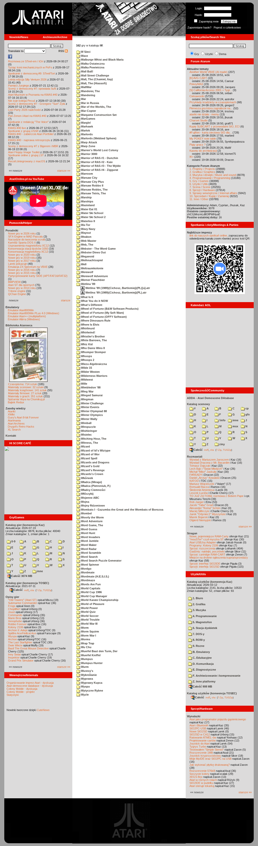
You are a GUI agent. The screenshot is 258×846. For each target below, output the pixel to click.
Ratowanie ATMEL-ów (202, 737)
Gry (196, 54)
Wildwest (86, 379)
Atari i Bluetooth (198, 725)
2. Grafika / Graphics (202, 171)
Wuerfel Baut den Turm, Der (98, 651)
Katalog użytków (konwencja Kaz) (209, 581)
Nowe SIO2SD (198, 731)
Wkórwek (86, 478)
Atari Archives (16, 423)
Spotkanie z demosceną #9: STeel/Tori (31, 73)
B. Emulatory (201, 651)
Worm (84, 627)
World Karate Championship (99, 599)
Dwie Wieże (15, 645)
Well (83, 264)
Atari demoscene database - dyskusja (30, 685)
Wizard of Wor (90, 454)
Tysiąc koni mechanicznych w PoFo (30, 67)
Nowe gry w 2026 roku (22, 233)
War (83, 98)
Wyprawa (86, 678)
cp (247, 408)
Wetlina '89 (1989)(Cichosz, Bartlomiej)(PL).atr (115, 292)
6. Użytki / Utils (198, 184)
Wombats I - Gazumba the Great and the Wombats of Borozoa (121, 509)
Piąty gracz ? (197, 144)
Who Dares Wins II (92, 348)
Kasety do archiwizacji (203, 150)
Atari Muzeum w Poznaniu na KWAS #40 (32, 94)
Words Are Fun (90, 584)
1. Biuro (197, 598)
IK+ (191, 156)
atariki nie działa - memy (204, 114)
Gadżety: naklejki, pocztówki (206, 551)
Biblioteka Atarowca (19, 325)
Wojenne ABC (89, 497)
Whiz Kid (86, 344)
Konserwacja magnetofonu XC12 (28, 251)
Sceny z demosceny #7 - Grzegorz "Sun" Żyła (36, 103)
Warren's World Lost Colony (99, 150)
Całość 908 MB (202, 686)
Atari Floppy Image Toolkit (24, 152)
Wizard (85, 446)
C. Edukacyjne (202, 657)
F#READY (195, 474)
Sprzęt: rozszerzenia (202, 548)
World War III (89, 623)
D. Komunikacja (203, 663)
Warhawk (86, 126)
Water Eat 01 (88, 209)
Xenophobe (15, 621)
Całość (18, 589)
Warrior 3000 (88, 153)
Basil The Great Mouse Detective (28, 648)
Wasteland (87, 205)
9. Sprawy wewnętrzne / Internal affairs (213, 193)
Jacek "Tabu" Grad (201, 505)
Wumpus (86, 658)
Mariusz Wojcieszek (201, 483)
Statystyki (13, 694)
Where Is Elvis (89, 324)
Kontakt (11, 435)
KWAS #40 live (17, 127)
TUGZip (47, 590)
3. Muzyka (199, 610)
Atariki (11, 411)
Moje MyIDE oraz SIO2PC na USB (210, 758)
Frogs (11, 605)
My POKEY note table (202, 138)
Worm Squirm (89, 631)
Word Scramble (90, 552)
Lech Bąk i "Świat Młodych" (206, 468)
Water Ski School (91, 213)
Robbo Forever (17, 624)
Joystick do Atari (199, 743)
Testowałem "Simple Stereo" (206, 749)
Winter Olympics (91, 414)
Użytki (209, 54)
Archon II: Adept (18, 630)
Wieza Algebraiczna (93, 363)
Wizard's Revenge (92, 470)
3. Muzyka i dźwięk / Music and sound (212, 174)
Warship (86, 197)
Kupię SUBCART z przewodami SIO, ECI (214, 126)
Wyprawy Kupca (91, 682)
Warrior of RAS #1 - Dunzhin (99, 158)
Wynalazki (193, 716)
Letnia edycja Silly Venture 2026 (27, 79)
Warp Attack (88, 142)
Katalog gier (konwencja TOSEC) (27, 583)
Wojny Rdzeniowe (92, 505)
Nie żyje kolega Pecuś (21, 100)
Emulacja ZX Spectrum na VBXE (28, 266)
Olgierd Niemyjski (200, 520)
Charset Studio (198, 120)
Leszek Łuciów (198, 492)
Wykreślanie (88, 674)
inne (39, 571)
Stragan (192, 533)
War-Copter (88, 110)
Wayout (85, 232)
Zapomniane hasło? (199, 27)
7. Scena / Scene (199, 187)
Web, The (86, 244)
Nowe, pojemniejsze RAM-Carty (209, 536)
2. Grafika (198, 604)
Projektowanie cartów (202, 740)
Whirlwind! (87, 332)
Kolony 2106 (15, 627)
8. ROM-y (198, 639)
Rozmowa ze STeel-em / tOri (25, 61)
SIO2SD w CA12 (199, 734)
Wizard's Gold (90, 466)
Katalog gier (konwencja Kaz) (25, 524)
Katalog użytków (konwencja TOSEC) (212, 693)
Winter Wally (88, 418)
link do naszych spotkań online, (208, 235)
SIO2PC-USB (197, 728)
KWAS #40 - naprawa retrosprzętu (29, 140)
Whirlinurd (87, 328)
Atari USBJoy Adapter (202, 542)
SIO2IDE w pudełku (201, 782)
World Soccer (89, 615)
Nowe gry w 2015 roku (22, 272)
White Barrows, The (93, 340)
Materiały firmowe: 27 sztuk (25, 393)
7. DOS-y (198, 634)
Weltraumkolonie (91, 268)
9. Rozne (198, 645)
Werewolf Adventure (94, 276)
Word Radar (88, 548)
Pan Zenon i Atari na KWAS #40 (27, 115)
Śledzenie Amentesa (201, 489)
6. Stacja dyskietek (204, 627)
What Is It (86, 297)
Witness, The (89, 442)
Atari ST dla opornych (21, 284)
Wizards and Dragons (94, 462)
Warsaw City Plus (92, 181)
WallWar (85, 87)
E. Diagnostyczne (204, 669)
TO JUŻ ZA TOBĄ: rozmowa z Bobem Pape (216, 495)
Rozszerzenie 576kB (202, 770)
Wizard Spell (88, 458)
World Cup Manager (93, 596)
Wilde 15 (86, 367)
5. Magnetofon (202, 622)
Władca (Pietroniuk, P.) (95, 485)
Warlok (85, 130)
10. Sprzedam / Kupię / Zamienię (209, 196)
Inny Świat (14, 654)
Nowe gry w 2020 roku (22, 254)
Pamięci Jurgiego (18, 85)
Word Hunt (87, 533)
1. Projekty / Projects (202, 168)
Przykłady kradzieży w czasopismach (212, 102)
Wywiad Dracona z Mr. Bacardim (209, 462)
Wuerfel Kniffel (90, 655)
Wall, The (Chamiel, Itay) (96, 79)
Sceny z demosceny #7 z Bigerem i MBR (33, 146)
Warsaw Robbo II (91, 185)
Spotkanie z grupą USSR (23, 131)
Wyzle (84, 694)
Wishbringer (88, 430)
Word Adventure (91, 521)
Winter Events (89, 407)
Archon (12, 639)
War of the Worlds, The (95, 106)
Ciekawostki (196, 96)
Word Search (89, 556)
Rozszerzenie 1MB (201, 752)
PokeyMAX (196, 84)
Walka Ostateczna (92, 63)
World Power (89, 608)
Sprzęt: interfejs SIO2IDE (204, 563)
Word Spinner (89, 564)
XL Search (14, 429)
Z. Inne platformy (203, 681)
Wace (84, 55)
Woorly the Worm (92, 517)
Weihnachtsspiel (91, 260)
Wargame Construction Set (98, 114)
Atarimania (14, 420)
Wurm (84, 666)
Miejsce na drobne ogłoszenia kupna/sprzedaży (218, 557)
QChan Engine (17, 294)
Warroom (86, 173)
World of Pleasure (92, 603)
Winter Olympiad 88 (93, 411)
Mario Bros (14, 618)
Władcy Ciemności (92, 489)
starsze (65, 300)
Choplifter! (14, 609)
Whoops (86, 356)
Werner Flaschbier (92, 279)
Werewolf (86, 272)
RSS (61, 50)
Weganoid (87, 256)
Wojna (84, 501)
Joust (11, 612)
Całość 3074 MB (21, 575)
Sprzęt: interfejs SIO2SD (204, 566)
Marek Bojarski (198, 517)
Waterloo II (87, 221)
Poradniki (12, 230)
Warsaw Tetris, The (93, 193)
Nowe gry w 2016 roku (22, 269)
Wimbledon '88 (90, 387)
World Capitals (90, 588)
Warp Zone (87, 146)
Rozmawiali (194, 456)
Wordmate (87, 572)
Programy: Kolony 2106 (203, 545)
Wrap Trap (87, 643)
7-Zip (39, 590)
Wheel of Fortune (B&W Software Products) (109, 308)
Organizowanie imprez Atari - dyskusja (30, 682)
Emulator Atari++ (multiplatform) (27, 316)
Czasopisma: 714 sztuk (22, 384)
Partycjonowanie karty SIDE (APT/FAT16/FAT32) (38, 275)
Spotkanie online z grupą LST (26, 155)
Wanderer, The (90, 91)
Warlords (86, 134)
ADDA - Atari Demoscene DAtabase (210, 398)
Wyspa (12, 636)
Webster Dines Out (93, 252)
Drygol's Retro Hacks (21, 426)
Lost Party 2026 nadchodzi (24, 109)
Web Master (88, 240)
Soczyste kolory (199, 773)
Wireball (85, 423)
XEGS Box (196, 776)
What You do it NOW (94, 300)
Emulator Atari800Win (21, 310)
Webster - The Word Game (98, 248)
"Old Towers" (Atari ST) (22, 599)
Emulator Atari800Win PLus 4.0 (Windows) (33, 313)
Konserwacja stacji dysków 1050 (28, 248)
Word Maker (88, 544)
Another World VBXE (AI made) (208, 71)
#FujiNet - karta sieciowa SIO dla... (210, 132)
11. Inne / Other (198, 199)
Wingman (86, 399)
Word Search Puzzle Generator (100, 560)
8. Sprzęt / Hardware (202, 190)
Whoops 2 (87, 359)
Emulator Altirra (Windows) (24, 319)
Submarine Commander (22, 602)
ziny (221, 444)
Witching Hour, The (93, 438)
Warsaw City (88, 177)
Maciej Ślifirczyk (199, 511)
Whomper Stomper (93, 352)
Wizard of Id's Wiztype (95, 450)
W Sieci (85, 51)
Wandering (87, 95)
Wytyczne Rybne (91, 690)
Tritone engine (16, 291)
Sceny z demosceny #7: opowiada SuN (32, 88)
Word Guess (88, 529)
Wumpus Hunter (91, 663)
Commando (15, 615)
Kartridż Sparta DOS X (22, 242)
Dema (222, 54)
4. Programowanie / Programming (209, 177)
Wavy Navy (87, 228)
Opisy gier (12, 596)
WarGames (87, 118)
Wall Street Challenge (94, 75)
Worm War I (88, 635)
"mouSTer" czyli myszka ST (206, 539)
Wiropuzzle (88, 426)
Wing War (86, 391)
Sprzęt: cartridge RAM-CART (207, 554)
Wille (83, 383)
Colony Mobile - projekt (21, 691)
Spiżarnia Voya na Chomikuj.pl (26, 399)
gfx (247, 414)
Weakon (85, 236)
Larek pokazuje (17, 263)
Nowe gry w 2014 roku (22, 287)
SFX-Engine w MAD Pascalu (25, 236)
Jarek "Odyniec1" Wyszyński (207, 514)
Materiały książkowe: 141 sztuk (27, 390)
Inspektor (14, 657)
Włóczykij (86, 493)
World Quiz (88, 611)
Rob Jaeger (196, 502)
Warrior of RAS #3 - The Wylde (100, 165)
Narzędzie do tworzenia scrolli (26, 239)
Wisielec (86, 434)
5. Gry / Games (199, 180)
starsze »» (63, 170)
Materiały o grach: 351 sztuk (25, 396)
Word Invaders (90, 537)
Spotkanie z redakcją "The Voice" (28, 121)
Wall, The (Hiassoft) (93, 83)
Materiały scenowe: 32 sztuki (26, 387)
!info (221, 420)
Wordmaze (87, 580)
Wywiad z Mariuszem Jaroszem (209, 459)
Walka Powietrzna (92, 67)
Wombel (86, 513)
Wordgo (85, 568)
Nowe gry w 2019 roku (22, 257)
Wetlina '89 (87, 283)
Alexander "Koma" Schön (204, 508)
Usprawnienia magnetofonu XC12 (28, 245)
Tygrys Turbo (197, 746)
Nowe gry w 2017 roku (22, 260)
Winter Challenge (92, 403)
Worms (85, 639)
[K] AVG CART (198, 78)
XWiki (11, 414)
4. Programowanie (204, 616)
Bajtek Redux (16, 402)
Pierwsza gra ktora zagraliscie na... (211, 108)
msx (235, 426)
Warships (86, 201)
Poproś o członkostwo (227, 27)
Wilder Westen (90, 371)
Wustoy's (86, 670)
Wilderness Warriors (93, 375)
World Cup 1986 (91, 592)
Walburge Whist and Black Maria (101, 59)
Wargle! (85, 122)
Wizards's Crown (91, 473)
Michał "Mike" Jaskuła (202, 471)
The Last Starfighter (20, 642)
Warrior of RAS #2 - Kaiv (96, 162)
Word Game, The (91, 525)
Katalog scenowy (198, 404)
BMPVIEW (14, 281)
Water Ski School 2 (93, 217)
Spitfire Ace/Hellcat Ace (22, 633)
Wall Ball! (86, 71)
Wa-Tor (85, 224)
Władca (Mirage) (91, 482)
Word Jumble (89, 540)
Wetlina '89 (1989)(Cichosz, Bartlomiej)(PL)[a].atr (117, 287)
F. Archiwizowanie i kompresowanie (216, 675)
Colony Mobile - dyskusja (22, 688)
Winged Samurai (91, 395)
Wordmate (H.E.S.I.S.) (94, 576)
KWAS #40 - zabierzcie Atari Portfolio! (31, 134)
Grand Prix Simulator (21, 660)
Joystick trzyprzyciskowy (205, 755)
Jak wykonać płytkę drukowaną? (209, 764)
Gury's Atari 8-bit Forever (23, 417)
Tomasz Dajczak (199, 465)
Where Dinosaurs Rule (95, 320)
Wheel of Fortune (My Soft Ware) (102, 312)
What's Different (91, 304)
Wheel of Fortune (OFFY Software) (103, 316)
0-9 (13, 541)
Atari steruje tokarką (201, 785)
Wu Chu (85, 647)
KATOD (194, 480)
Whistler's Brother (92, 336)
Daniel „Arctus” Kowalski (204, 477)
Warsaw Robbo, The (94, 189)
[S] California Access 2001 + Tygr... (210, 90)
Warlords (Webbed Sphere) (98, 138)
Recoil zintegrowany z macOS (26, 161)
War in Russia (89, 102)
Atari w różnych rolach (203, 779)
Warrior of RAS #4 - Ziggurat (99, 169)
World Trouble (90, 619)
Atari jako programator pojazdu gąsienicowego (217, 719)
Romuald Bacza (199, 486)
